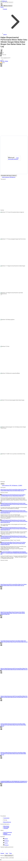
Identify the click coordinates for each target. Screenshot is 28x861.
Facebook (6, 840)
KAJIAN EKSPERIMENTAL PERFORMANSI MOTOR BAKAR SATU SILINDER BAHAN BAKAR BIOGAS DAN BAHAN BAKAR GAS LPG (14, 782)
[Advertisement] (6, 87)
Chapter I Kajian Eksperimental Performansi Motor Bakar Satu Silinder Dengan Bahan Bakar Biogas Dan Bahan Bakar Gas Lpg (14, 697)
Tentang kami (6, 818)
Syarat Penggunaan (7, 832)
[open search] (2, 6)
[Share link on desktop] (2, 49)
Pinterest (6, 845)
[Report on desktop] (1, 51)
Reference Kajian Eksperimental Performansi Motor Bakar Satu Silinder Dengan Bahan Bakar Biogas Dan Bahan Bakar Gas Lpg (13, 753)
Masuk (2, 7)
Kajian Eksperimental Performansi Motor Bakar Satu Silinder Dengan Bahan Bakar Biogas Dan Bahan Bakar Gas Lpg (14, 490)
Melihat (2, 483)
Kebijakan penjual (7, 834)
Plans (10, 853)
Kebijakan (5, 833)
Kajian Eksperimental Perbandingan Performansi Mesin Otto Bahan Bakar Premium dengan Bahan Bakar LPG (13, 495)
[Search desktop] (2, 4)
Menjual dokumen (7, 822)
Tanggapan (5, 828)
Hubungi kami (6, 826)
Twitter (6, 842)
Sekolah (2, 853)
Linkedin (6, 838)
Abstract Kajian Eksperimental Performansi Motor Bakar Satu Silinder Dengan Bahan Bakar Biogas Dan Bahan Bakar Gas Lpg (14, 669)
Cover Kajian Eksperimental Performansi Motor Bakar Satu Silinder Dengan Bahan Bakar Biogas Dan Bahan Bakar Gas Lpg (14, 641)
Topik (7, 853)
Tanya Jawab (6, 827)
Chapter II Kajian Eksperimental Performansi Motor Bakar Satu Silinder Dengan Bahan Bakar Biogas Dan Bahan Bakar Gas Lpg (13, 724)
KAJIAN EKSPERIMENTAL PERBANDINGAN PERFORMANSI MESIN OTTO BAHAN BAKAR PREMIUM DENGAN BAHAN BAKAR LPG (14, 553)
